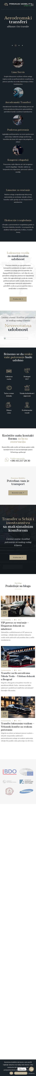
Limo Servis (18, 72)
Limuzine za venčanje (18, 190)
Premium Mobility (6, 620)
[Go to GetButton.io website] (31, 1073)
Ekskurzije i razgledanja (18, 220)
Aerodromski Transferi (18, 102)
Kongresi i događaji (18, 160)
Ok (11, 1073)
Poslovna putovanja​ (18, 130)
